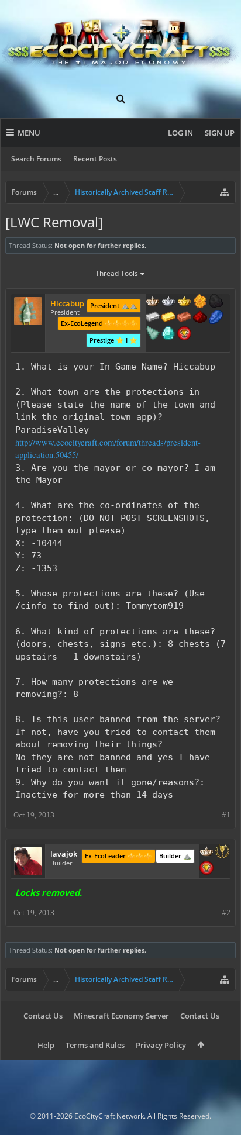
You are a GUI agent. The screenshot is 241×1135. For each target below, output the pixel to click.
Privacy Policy (161, 1045)
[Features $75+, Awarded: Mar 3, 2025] (153, 318)
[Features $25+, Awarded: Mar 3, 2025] (200, 302)
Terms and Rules (95, 1045)
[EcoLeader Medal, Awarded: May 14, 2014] (153, 302)
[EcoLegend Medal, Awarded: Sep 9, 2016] (184, 302)
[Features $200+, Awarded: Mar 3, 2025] (200, 318)
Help (45, 1045)
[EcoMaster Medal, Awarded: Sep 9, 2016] (168, 302)
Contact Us (43, 1015)
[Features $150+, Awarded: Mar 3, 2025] (184, 318)
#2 (226, 912)
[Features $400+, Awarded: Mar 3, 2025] (168, 334)
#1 (226, 814)
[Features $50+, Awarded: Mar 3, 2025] (216, 302)
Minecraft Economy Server (121, 1015)
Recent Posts (95, 159)
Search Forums (36, 159)
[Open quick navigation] (224, 192)
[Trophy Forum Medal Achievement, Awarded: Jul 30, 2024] (206, 869)
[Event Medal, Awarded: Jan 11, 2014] (222, 852)
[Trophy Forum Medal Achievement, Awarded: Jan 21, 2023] (184, 334)
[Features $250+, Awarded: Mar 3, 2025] (216, 318)
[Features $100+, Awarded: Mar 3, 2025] (168, 318)
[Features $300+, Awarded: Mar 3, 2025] (153, 334)
